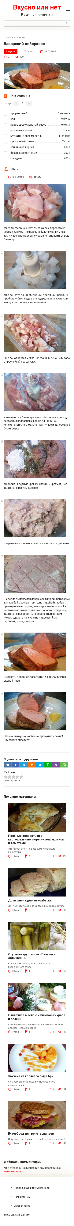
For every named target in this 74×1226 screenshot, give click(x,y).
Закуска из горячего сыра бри (30, 1076)
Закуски (10, 51)
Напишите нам (22, 1196)
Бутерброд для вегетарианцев (31, 1133)
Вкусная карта (22, 1205)
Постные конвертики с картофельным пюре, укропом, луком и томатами (36, 839)
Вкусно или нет (37, 7)
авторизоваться (14, 1171)
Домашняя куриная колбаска (30, 900)
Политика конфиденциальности (32, 1187)
